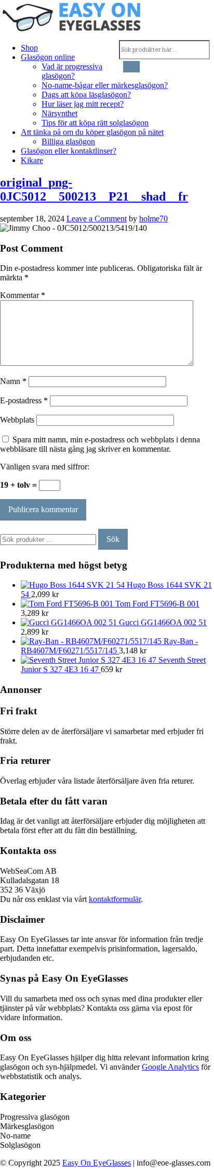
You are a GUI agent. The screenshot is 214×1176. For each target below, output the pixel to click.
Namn (13, 381)
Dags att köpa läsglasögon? (86, 94)
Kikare (32, 160)
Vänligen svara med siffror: (44, 466)
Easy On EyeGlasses (96, 1162)
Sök (112, 539)
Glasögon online (48, 57)
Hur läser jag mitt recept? (83, 104)
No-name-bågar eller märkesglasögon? (105, 85)
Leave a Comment (96, 218)
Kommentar (22, 295)
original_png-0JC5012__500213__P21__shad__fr (94, 189)
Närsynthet (59, 113)
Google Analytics (170, 1066)
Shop (29, 47)
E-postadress (24, 400)
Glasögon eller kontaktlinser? (68, 150)
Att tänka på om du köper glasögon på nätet (92, 132)
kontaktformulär (115, 899)
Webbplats (17, 419)
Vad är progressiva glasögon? (72, 71)
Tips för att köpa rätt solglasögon (95, 122)
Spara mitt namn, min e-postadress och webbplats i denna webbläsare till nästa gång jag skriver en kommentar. (100, 444)
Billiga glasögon (68, 141)
